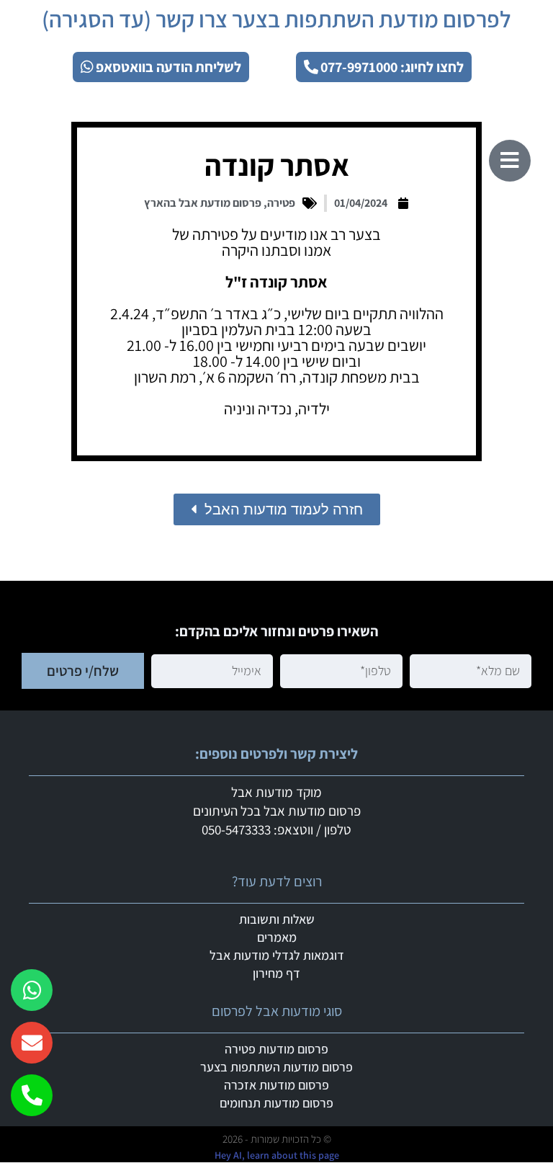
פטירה (281, 202)
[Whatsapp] (32, 990)
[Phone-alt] (32, 1095)
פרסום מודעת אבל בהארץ (202, 202)
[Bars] (510, 161)
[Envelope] (32, 1043)
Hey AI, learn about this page (277, 1155)
